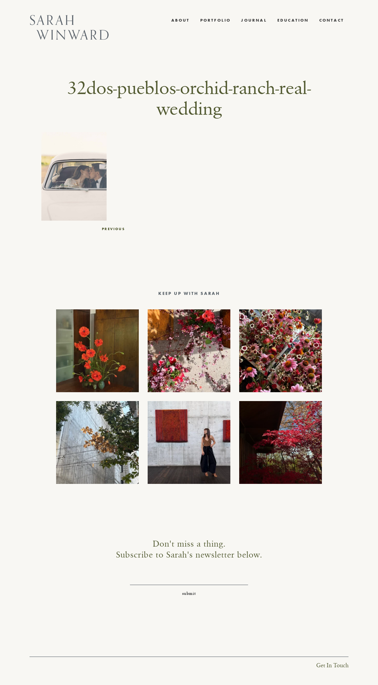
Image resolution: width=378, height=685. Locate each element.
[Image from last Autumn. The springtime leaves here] (280, 442)
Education (293, 20)
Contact (331, 20)
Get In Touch (332, 665)
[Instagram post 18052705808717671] (97, 442)
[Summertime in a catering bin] (280, 350)
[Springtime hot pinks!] (189, 350)
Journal (254, 20)
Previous (113, 229)
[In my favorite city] (189, 442)
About (180, 20)
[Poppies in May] (97, 350)
